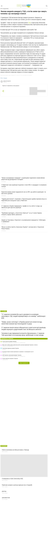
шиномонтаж (6, 497)
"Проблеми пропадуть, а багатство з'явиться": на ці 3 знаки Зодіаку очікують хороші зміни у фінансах (21, 213)
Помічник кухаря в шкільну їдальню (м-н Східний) (17, 485)
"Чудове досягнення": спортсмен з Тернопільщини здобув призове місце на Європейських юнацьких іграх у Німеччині (24, 199)
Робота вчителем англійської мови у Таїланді (15, 450)
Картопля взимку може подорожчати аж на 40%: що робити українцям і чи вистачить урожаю (23, 192)
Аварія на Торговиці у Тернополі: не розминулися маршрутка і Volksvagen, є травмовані (23, 220)
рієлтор (4, 491)
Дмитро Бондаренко (7, 81)
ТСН (29, 22)
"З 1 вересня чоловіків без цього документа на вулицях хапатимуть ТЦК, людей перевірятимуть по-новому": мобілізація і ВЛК (23, 316)
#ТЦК (1, 78)
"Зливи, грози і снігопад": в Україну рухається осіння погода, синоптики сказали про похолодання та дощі (21, 323)
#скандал (5, 78)
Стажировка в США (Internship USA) (12, 478)
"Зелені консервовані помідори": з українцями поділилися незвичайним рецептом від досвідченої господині (23, 178)
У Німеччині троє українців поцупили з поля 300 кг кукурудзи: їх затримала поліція (23, 185)
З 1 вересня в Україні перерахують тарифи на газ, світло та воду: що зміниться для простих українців (21, 206)
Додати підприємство (24, 363)
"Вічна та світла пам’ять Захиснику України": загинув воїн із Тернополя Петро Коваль (22, 227)
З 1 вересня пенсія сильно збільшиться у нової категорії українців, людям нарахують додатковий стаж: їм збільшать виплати (23, 328)
